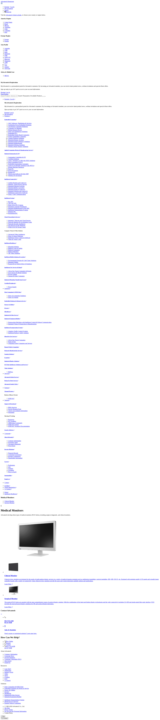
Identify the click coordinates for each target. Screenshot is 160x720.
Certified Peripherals (9, 283)
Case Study (7, 669)
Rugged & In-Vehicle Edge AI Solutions (20, 264)
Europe (6, 39)
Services (6, 373)
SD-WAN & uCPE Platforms (16, 225)
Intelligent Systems (9, 198)
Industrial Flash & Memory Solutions (19, 141)
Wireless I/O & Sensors (15, 175)
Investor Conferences (14, 456)
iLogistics (7, 357)
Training (10, 468)
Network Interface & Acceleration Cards (20, 222)
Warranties (11, 412)
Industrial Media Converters (16, 188)
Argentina (7, 27)
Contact (6, 482)
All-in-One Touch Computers (16, 340)
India (5, 52)
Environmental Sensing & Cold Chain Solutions (22, 260)
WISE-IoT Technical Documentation (19, 426)
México (6, 25)
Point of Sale (12, 342)
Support (6, 400)
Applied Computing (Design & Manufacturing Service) (18, 150)
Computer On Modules (15, 128)
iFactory (6, 308)
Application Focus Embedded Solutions (19, 125)
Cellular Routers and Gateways (17, 183)
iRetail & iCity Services (10, 336)
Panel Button (4, 94)
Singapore (7, 61)
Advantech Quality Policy (11, 384)
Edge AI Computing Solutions (17, 296)
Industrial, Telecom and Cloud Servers (19, 220)
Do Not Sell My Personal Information (15, 711)
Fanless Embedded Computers (17, 136)
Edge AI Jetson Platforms (15, 236)
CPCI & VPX (12, 203)
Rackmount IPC (13, 213)
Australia (7, 48)
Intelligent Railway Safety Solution (18, 333)
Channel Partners (9, 391)
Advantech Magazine (14, 444)
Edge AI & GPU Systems (15, 205)
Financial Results (13, 453)
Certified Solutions (13, 159)
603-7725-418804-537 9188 (9, 647)
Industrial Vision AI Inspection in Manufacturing (22, 324)
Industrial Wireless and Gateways (18, 191)
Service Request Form (14, 409)
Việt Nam (7, 68)
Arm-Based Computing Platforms (18, 126)
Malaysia (8, 12)
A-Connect (7, 489)
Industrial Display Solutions (11, 361)
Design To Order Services (11, 380)
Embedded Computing (10, 119)
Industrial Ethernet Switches (16, 186)
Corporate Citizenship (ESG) (12, 659)
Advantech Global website (13, 15)
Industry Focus (8, 672)
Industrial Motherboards (15, 143)
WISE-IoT (11, 398)
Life (9, 467)
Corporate (7, 433)
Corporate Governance (14, 455)
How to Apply (12, 472)
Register (6, 7)
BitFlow (10, 372)
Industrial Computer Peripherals (17, 206)
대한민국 (7, 57)
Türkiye (6, 67)
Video (6, 674)
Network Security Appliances (16, 224)
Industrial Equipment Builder (12, 318)
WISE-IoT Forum (13, 424)
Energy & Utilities (9, 304)
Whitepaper (7, 670)
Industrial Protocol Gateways (16, 189)
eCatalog (7, 677)
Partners (6, 388)
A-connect (7, 680)
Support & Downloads (10, 404)
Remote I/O (11, 172)
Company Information (14, 441)
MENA (6, 75)
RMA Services (12, 407)
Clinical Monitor (9, 501)
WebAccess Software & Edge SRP (18, 174)
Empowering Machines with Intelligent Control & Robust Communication (29, 322)
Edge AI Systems (13, 297)
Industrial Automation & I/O (11, 153)
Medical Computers (14, 250)
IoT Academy (12, 421)
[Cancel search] (45, 96)
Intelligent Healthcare (10, 243)
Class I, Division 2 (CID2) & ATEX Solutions (21, 160)
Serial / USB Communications (17, 194)
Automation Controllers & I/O (17, 157)
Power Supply (12, 287)
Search (6, 10)
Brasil (6, 24)
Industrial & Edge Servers (11, 315)
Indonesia (7, 54)
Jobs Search (7, 661)
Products (7, 116)
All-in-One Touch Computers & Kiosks (19, 271)
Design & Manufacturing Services (13, 350)
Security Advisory (9, 430)
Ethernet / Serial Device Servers (17, 184)
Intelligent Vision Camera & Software (19, 238)
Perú (5, 32)
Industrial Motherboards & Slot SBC (19, 208)
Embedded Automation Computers (18, 164)
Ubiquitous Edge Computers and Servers (20, 343)
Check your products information (18, 411)
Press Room (11, 446)
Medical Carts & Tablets (15, 248)
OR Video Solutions (14, 253)
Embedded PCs (12, 133)
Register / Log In (9, 99)
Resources (11, 419)
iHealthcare (7, 311)
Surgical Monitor (9, 503)
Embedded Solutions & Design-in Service (15, 301)
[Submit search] (43, 96)
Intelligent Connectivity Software (18, 193)
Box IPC (10, 201)
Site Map (7, 708)
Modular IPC (12, 211)
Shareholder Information (15, 458)
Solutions (7, 288)
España (6, 41)
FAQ (5, 679)
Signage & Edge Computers (16, 276)
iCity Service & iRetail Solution (17, 273)
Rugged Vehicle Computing (11, 347)
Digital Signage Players (15, 130)
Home (6, 492)
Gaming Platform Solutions (16, 138)
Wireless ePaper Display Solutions (18, 146)
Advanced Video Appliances (16, 234)
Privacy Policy (8, 709)
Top (4, 716)
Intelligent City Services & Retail (13, 267)
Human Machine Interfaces (16, 167)
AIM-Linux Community (15, 423)
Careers (6, 461)
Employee (7, 479)
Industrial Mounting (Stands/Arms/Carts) (15, 279)
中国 (5, 50)
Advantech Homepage (7, 1)
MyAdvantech (8, 8)
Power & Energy (13, 170)
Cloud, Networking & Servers (12, 217)
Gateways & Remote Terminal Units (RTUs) (21, 165)
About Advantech (8, 437)
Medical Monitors (13, 251)
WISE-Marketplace (10, 487)
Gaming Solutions (9, 354)
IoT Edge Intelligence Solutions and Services (16, 364)
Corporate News (9, 656)
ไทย (5, 65)
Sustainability (8, 475)
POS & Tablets (12, 274)
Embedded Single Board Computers (18, 135)
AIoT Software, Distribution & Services (19, 123)
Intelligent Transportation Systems (18, 210)
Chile (6, 29)
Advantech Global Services (11, 377)
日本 (5, 55)
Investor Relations (9, 449)
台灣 (5, 62)
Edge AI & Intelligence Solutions (18, 131)
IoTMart (6, 486)
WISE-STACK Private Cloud (17, 227)
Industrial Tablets (13, 262)
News (6, 675)
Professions (11, 465)
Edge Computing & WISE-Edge (12, 292)
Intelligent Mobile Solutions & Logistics (14, 257)
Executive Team (13, 442)
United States (8, 22)
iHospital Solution (13, 246)
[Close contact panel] (1, 614)
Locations (11, 470)
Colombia (7, 30)
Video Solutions (8, 368)
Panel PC (11, 169)
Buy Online (9, 641)
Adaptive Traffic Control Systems (18, 331)
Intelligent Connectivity (10, 179)
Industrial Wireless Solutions (16, 145)
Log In (12, 7)
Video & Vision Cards (14, 239)
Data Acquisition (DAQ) (15, 162)
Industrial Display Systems (16, 140)
